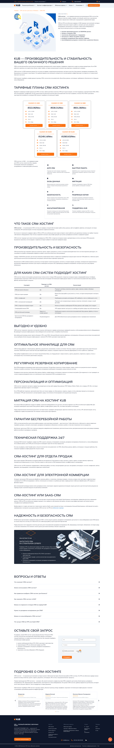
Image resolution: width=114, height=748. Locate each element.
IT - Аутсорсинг (86, 732)
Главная (16, 10)
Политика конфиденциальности (89, 746)
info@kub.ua (66, 740)
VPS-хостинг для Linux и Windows (29, 10)
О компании (79, 5)
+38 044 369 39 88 (78, 740)
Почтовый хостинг (52, 737)
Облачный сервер (68, 726)
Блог (97, 726)
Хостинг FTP (51, 732)
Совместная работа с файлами (53, 735)
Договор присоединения (75, 746)
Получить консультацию (40, 1)
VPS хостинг (51, 726)
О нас (97, 730)
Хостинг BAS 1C (51, 730)
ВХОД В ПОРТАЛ (94, 5)
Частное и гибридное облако (70, 728)
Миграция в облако (87, 729)
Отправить (67, 657)
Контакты (98, 728)
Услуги (71, 5)
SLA (98, 746)
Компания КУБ (24, 746)
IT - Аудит (86, 726)
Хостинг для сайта (52, 728)
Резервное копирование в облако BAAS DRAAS (71, 731)
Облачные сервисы (60, 5)
